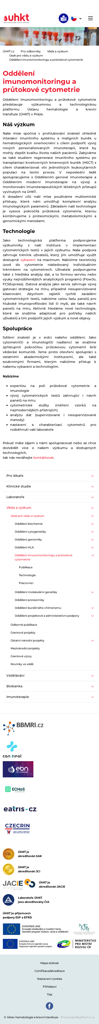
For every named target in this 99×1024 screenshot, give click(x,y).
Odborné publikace (24, 624)
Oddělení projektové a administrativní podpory (47, 615)
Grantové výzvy (21, 656)
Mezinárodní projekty (25, 648)
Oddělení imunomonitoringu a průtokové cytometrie (46, 59)
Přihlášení (49, 986)
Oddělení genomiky (28, 539)
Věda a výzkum (57, 51)
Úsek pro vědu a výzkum (26, 55)
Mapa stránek (49, 963)
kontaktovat (43, 457)
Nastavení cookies (49, 978)
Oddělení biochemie (29, 523)
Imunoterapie (17, 697)
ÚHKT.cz (8, 51)
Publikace (25, 567)
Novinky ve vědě (22, 664)
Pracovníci (26, 583)
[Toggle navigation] (90, 18)
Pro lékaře (14, 476)
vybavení (27, 260)
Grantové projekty (23, 632)
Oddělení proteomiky (29, 600)
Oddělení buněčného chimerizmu (38, 607)
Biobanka (14, 686)
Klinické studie (18, 486)
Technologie (27, 575)
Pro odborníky (31, 51)
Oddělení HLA (24, 547)
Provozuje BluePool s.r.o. (78, 1017)
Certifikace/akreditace (50, 971)
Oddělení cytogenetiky (30, 531)
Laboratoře (15, 497)
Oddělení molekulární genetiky (36, 592)
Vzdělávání (15, 675)
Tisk (49, 994)
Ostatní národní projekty (27, 640)
